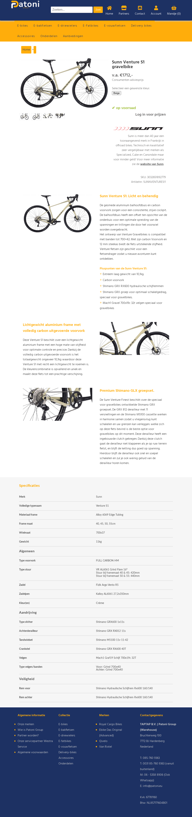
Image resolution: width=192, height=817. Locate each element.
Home (109, 13)
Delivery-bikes (67, 752)
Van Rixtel (105, 746)
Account (156, 13)
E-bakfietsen (43, 25)
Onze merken (26, 724)
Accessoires (26, 36)
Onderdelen (48, 36)
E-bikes (22, 25)
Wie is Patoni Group (30, 730)
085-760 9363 (151, 758)
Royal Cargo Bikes (110, 724)
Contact (140, 13)
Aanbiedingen (73, 36)
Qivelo (103, 741)
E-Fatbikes (90, 25)
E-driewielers (67, 25)
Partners (124, 13)
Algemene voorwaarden (33, 752)
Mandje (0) (174, 13)
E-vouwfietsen (114, 25)
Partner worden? (28, 735)
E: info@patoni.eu (151, 786)
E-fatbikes (64, 741)
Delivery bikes (141, 25)
